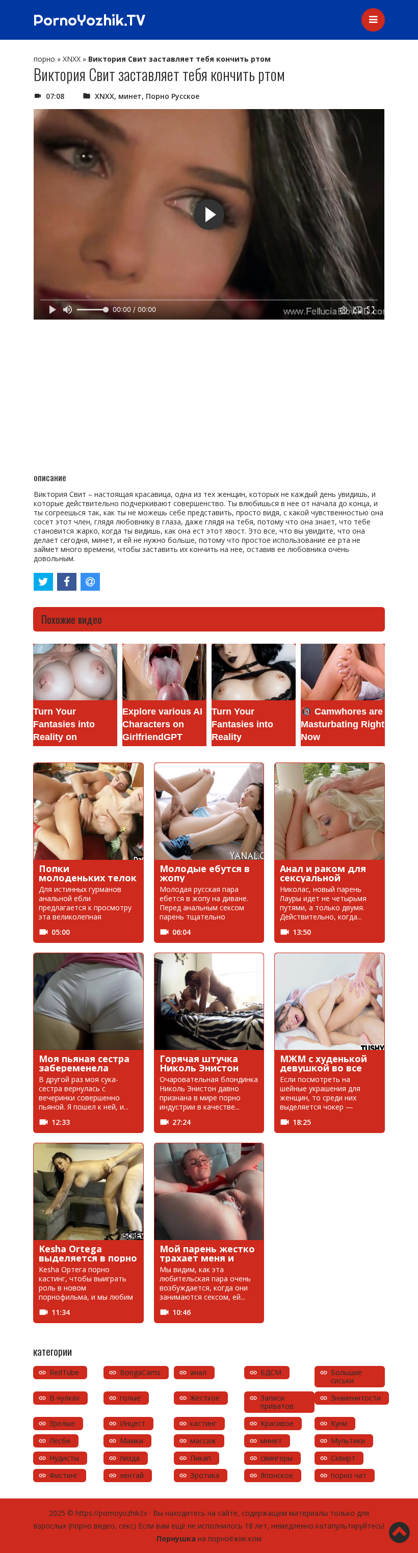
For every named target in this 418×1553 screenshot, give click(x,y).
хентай (132, 1475)
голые (130, 1398)
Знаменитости (356, 1398)
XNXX (72, 59)
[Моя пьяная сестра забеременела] (88, 1001)
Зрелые (62, 1423)
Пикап (200, 1458)
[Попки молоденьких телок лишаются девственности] (88, 811)
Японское (276, 1475)
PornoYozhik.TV (89, 20)
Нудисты (64, 1458)
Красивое (277, 1423)
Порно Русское (172, 96)
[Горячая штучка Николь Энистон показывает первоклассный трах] (209, 1001)
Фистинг (63, 1475)
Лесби (59, 1440)
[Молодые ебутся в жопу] (209, 811)
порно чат (349, 1475)
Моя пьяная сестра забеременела (84, 1063)
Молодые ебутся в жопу (205, 873)
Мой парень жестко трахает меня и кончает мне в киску (209, 1258)
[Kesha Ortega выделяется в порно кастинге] (88, 1191)
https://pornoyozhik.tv (111, 1513)
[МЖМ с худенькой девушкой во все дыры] (329, 1001)
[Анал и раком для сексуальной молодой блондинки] (329, 811)
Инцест (132, 1423)
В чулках (64, 1398)
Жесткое (205, 1398)
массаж (203, 1440)
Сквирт (343, 1458)
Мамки (131, 1440)
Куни (339, 1423)
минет (130, 96)
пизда (130, 1458)
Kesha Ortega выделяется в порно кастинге (88, 1258)
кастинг (203, 1423)
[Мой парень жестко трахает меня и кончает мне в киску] (209, 1191)
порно (44, 59)
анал (198, 1372)
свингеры (276, 1458)
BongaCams (140, 1372)
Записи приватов (277, 1402)
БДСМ (270, 1372)
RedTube (64, 1372)
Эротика (204, 1475)
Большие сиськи (346, 1376)
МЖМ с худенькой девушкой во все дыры (323, 1067)
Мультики (348, 1440)
